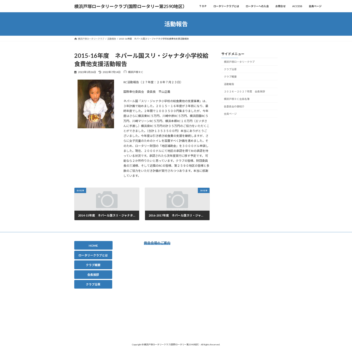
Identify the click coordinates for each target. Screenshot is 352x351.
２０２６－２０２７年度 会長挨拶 (244, 91)
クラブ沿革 (230, 69)
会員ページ (230, 113)
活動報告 (229, 84)
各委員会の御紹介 (234, 106)
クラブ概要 (230, 76)
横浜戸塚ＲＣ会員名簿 (237, 98)
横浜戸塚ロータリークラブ (239, 61)
